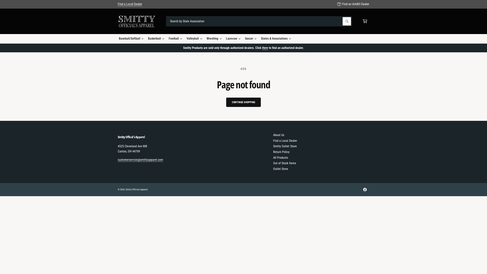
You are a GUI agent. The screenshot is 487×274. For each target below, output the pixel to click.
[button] (365, 21)
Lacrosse (231, 38)
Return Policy (281, 152)
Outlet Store (280, 169)
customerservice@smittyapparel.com (140, 160)
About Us (278, 135)
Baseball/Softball (129, 38)
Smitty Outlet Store (285, 146)
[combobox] (259, 21)
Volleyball (193, 38)
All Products (280, 157)
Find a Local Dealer (130, 4)
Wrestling (212, 38)
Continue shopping (243, 102)
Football (174, 38)
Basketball (154, 38)
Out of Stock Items (284, 163)
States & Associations (274, 38)
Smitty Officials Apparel (137, 189)
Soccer (249, 38)
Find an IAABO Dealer (355, 4)
